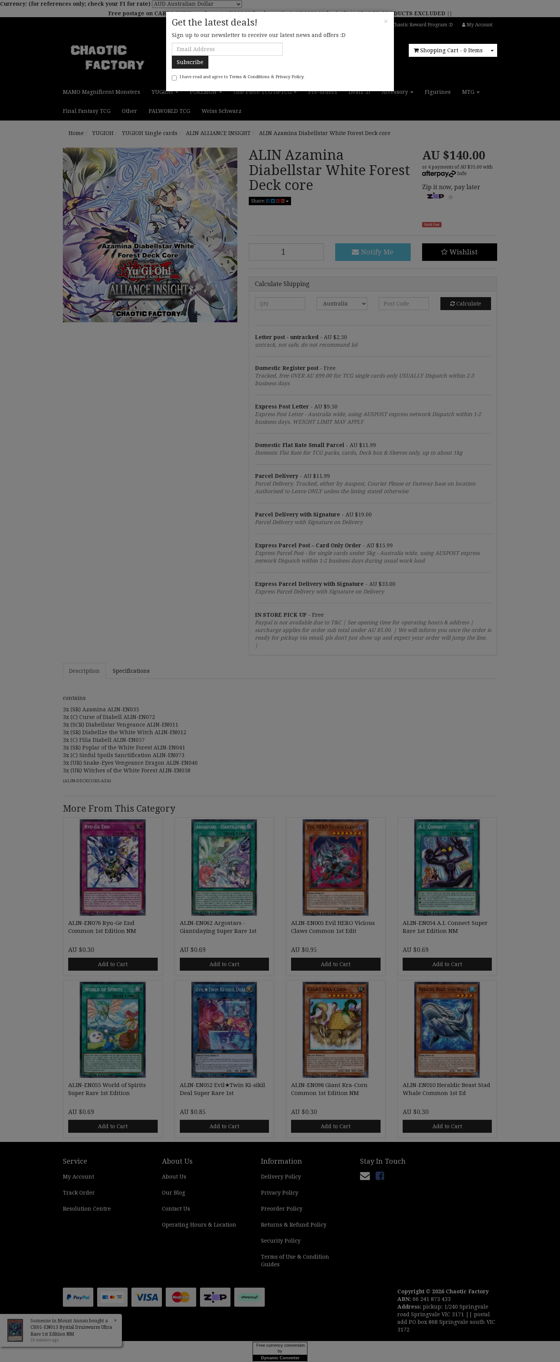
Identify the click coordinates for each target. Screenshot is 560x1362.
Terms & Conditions (249, 76)
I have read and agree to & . (241, 76)
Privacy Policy (289, 76)
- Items (451, 50)
